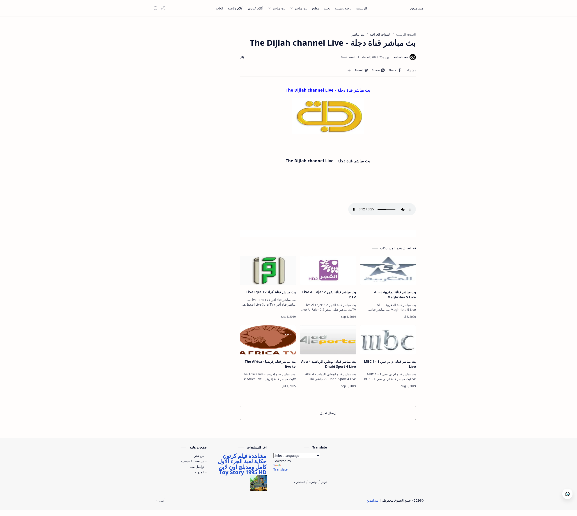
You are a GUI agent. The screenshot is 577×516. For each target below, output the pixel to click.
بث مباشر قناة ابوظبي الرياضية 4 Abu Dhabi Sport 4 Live (328, 364)
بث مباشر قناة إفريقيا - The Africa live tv (270, 364)
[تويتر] (324, 482)
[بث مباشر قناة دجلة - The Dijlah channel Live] (328, 116)
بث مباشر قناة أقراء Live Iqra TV (271, 292)
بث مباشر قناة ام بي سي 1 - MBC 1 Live (390, 364)
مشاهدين (417, 8)
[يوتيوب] (313, 482)
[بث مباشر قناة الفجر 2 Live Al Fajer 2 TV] (328, 270)
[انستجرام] (299, 482)
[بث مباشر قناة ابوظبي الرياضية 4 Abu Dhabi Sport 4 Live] (328, 339)
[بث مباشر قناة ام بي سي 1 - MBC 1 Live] (388, 339)
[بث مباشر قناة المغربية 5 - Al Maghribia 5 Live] (388, 270)
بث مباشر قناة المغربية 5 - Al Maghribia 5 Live (395, 294)
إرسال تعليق (328, 413)
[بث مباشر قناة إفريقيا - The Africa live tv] (268, 339)
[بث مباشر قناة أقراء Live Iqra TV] (268, 270)
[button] (163, 8)
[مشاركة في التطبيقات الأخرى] (349, 70)
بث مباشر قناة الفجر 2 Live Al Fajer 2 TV (329, 294)
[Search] (155, 8)
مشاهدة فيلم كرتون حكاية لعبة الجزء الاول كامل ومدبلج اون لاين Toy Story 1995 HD (242, 464)
